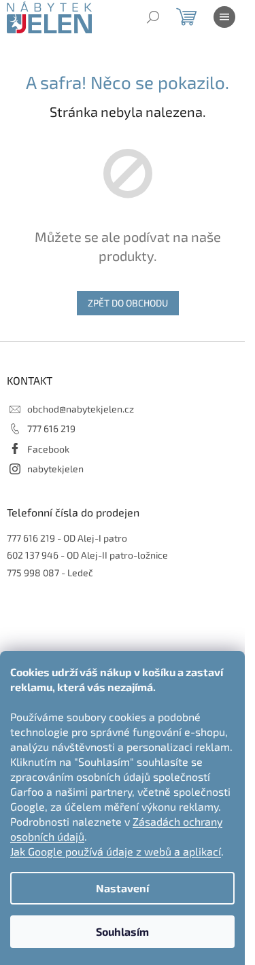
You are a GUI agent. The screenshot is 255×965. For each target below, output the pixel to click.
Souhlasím (122, 931)
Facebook (48, 449)
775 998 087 (33, 572)
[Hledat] (153, 17)
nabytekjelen (55, 468)
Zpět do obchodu (128, 303)
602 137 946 (32, 555)
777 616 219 (51, 428)
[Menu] (224, 17)
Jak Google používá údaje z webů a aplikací (115, 851)
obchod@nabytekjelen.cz (80, 409)
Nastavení (122, 887)
